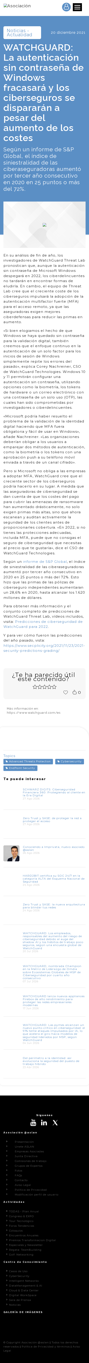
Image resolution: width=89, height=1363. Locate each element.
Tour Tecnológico (21, 1221)
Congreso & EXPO (21, 1216)
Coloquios (16, 1230)
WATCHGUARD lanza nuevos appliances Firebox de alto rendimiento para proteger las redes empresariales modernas (54, 1000)
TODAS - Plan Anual (24, 1211)
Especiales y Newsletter (26, 1245)
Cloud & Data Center (24, 1290)
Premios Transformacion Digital (32, 1240)
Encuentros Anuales (24, 1235)
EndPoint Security (22, 768)
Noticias (15, 1304)
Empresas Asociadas (29, 1151)
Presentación (24, 1141)
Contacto (21, 1180)
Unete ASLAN (24, 1146)
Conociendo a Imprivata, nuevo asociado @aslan (54, 848)
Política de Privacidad (31, 1189)
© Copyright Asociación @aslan (26, 1342)
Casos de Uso (18, 1271)
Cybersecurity (71, 761)
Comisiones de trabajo (31, 1161)
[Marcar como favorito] (65, 692)
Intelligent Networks (24, 1280)
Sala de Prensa (20, 1300)
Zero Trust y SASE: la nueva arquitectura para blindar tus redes (54, 906)
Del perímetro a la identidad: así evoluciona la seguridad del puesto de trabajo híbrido (51, 1061)
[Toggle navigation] (77, 7)
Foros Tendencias (21, 1225)
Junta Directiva (26, 1156)
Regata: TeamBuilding (25, 1249)
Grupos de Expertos (29, 1165)
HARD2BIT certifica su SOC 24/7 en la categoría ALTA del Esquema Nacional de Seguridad (54, 878)
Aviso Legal (23, 1185)
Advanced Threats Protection (30, 761)
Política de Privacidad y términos (46, 1346)
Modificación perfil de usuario (36, 1194)
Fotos (18, 1170)
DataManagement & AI (25, 1285)
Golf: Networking (21, 1254)
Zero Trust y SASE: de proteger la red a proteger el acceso (52, 819)
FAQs (18, 1175)
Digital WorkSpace (23, 1295)
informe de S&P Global (45, 561)
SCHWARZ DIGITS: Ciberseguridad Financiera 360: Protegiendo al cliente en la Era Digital (54, 792)
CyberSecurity (19, 1276)
